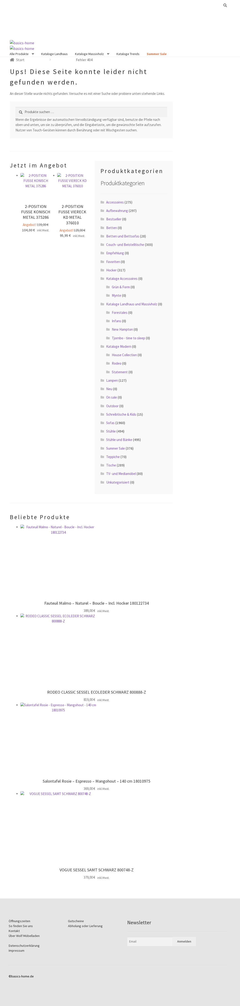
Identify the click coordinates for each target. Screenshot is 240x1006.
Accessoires (115, 202)
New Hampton (122, 329)
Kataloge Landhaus (54, 54)
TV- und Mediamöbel (121, 473)
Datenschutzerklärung (24, 945)
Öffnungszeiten (19, 921)
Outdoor (112, 406)
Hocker (111, 270)
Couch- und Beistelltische (125, 244)
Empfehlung (115, 253)
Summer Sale (157, 54)
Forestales (120, 312)
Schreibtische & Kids (121, 414)
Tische (111, 465)
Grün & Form (121, 287)
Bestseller (113, 219)
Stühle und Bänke (119, 439)
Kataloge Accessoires (122, 278)
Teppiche (113, 457)
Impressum (16, 950)
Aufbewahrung (117, 210)
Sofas (110, 423)
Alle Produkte (19, 54)
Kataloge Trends (127, 54)
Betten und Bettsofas (122, 236)
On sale (111, 397)
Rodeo (116, 363)
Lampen (112, 380)
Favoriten (113, 261)
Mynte (116, 295)
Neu (109, 389)
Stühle (111, 431)
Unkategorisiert (117, 482)
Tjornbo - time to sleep (128, 338)
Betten (111, 228)
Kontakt (14, 931)
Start (20, 59)
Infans (116, 321)
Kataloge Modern (118, 346)
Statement (120, 372)
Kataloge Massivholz (89, 54)
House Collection (124, 355)
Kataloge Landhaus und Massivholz (131, 304)
